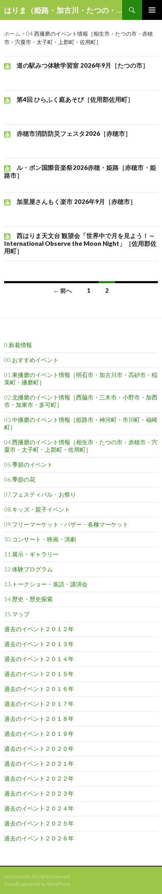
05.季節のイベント (28, 464)
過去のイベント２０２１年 (39, 763)
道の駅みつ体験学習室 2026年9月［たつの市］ (83, 65)
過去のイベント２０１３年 (39, 643)
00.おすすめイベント (31, 359)
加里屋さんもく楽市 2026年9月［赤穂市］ (76, 201)
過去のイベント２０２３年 (39, 793)
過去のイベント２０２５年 (39, 823)
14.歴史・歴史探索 (28, 599)
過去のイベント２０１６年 (39, 688)
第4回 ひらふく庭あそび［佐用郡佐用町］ (75, 99)
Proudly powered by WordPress (37, 884)
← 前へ (62, 290)
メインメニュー (152, 10)
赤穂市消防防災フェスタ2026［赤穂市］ (74, 133)
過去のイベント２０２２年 (39, 778)
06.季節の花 (19, 479)
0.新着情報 (18, 344)
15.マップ (16, 613)
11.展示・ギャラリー (31, 554)
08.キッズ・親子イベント (37, 509)
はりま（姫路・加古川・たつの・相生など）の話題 (63, 10)
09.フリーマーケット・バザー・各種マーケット (66, 524)
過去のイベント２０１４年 (39, 658)
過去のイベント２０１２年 (39, 628)
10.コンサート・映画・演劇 (40, 539)
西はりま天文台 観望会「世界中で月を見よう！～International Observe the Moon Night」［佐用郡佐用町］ (80, 243)
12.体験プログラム (28, 569)
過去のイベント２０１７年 (39, 703)
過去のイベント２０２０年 (39, 748)
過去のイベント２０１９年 (39, 733)
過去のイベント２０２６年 (39, 838)
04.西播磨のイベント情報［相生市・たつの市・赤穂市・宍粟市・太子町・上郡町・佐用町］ (80, 445)
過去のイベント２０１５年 (39, 673)
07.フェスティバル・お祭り (40, 494)
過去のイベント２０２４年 (39, 808)
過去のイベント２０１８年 (39, 718)
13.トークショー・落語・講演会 (46, 584)
